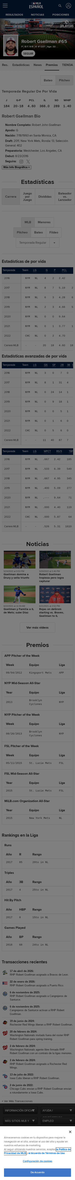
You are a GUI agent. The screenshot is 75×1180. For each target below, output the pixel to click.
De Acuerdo (37, 1172)
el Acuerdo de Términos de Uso (46, 1153)
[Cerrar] (70, 1131)
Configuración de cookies (37, 1161)
